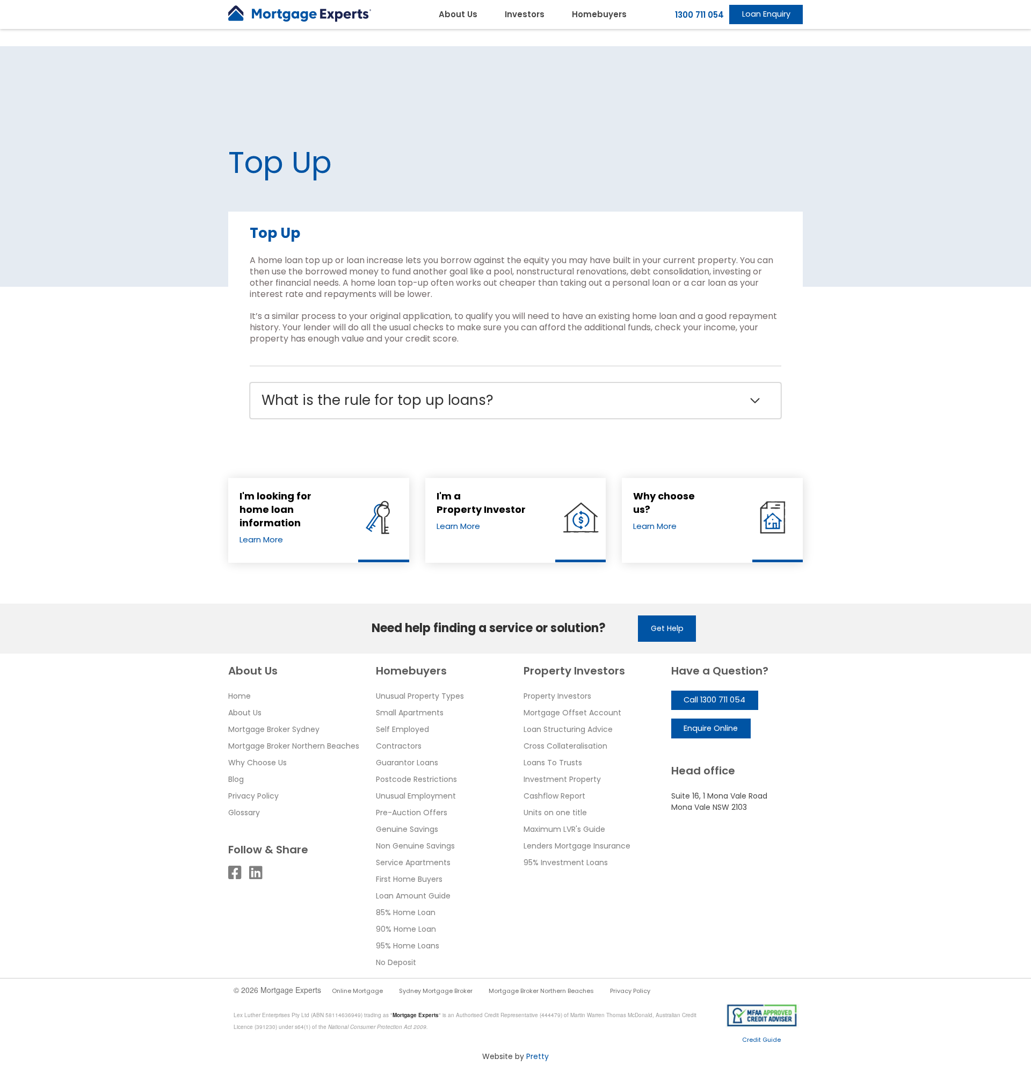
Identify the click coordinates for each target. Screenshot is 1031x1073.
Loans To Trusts (553, 762)
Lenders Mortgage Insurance (577, 845)
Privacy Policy (253, 796)
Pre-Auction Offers (411, 812)
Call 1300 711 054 (714, 699)
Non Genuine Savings (415, 845)
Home (239, 696)
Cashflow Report (554, 796)
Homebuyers (599, 14)
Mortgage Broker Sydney (274, 729)
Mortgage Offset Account (572, 712)
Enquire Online (711, 728)
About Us (458, 14)
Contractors (399, 746)
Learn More (261, 539)
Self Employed (402, 729)
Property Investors (557, 696)
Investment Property (562, 779)
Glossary (244, 812)
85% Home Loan (405, 912)
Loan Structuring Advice (568, 729)
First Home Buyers (409, 879)
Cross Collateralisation (565, 746)
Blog (236, 779)
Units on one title (555, 812)
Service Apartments (413, 862)
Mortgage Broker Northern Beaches (293, 746)
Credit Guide (761, 1039)
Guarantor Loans (407, 762)
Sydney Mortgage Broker (436, 991)
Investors (524, 14)
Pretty (537, 1056)
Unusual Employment (416, 796)
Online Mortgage (357, 991)
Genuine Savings (407, 829)
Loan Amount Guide (413, 895)
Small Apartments (410, 712)
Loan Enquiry (766, 14)
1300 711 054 (699, 14)
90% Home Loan (406, 929)
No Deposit (396, 962)
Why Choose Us (257, 762)
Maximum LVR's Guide (564, 829)
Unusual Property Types (420, 696)
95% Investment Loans (566, 862)
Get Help (667, 628)
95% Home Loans (407, 945)
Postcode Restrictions (416, 779)
